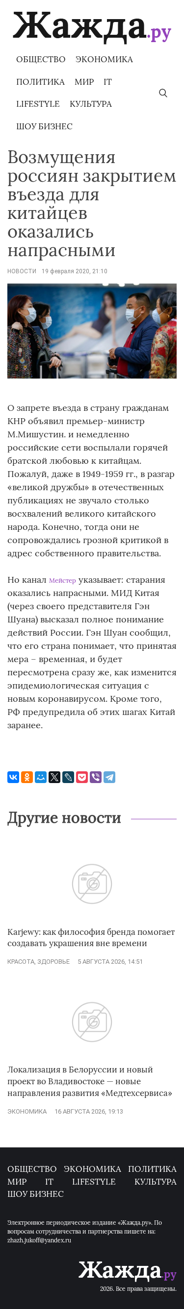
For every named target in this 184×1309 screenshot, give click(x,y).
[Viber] (96, 777)
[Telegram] (109, 777)
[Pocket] (82, 777)
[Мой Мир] (41, 777)
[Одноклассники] (27, 777)
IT (108, 81)
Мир (84, 81)
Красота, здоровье (38, 961)
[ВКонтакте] (13, 777)
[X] (54, 777)
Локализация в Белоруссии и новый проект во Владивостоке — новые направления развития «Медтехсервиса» (89, 1081)
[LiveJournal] (68, 777)
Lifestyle (38, 103)
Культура (91, 103)
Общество (41, 59)
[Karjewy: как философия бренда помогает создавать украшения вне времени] (92, 921)
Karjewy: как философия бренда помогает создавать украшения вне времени (91, 938)
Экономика (104, 59)
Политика (40, 81)
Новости (21, 271)
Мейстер (62, 580)
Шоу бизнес (44, 126)
